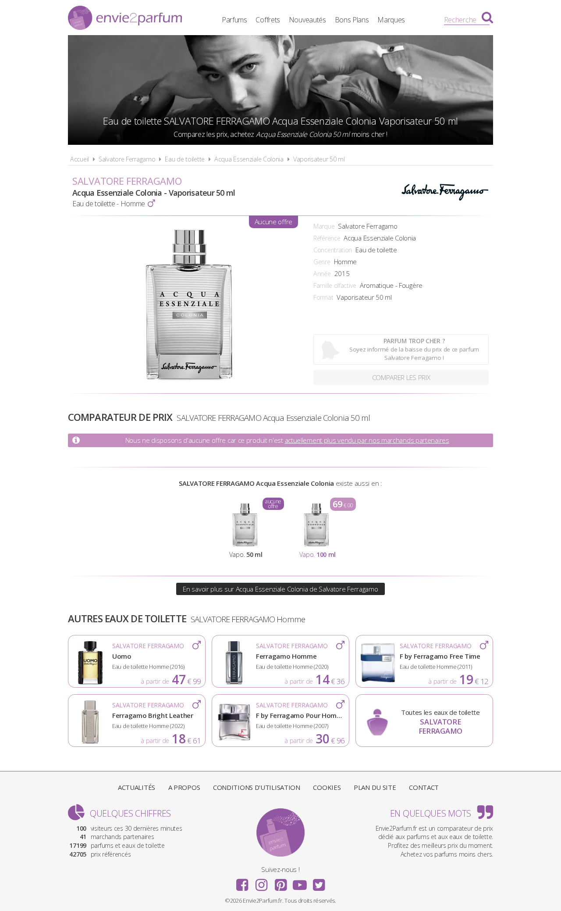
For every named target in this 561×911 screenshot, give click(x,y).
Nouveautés (307, 20)
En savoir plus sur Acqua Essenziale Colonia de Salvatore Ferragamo (280, 589)
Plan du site (375, 787)
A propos (184, 787)
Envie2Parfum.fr (125, 19)
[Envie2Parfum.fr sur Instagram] (261, 882)
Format (323, 297)
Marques (391, 20)
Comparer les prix (401, 377)
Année (322, 273)
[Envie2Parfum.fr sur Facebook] (242, 882)
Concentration (332, 250)
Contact (424, 787)
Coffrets (268, 20)
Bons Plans (352, 20)
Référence (326, 238)
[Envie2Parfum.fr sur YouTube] (300, 882)
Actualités (136, 787)
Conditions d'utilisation (256, 787)
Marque (323, 226)
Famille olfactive (334, 285)
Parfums (234, 20)
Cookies (327, 787)
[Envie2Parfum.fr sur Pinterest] (280, 882)
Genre (321, 262)
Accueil (79, 159)
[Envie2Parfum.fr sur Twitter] (319, 882)
